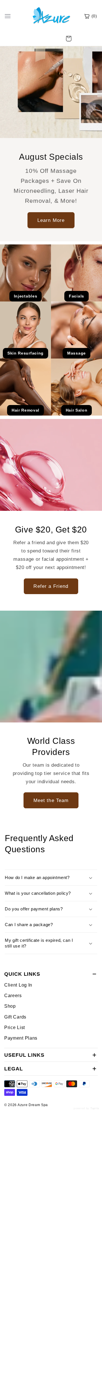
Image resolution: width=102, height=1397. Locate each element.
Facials (76, 296)
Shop (10, 1006)
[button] (68, 38)
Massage (76, 353)
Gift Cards (15, 1016)
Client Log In (18, 984)
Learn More (51, 220)
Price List (14, 1027)
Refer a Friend (50, 586)
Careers (13, 995)
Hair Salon (77, 410)
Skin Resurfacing (25, 353)
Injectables (25, 296)
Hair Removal (25, 410)
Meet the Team (51, 800)
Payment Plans (20, 1037)
